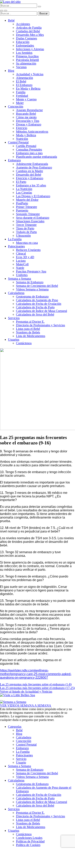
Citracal (21, 253)
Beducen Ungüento (28, 250)
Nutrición (22, 138)
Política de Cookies (28, 845)
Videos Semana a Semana (32, 289)
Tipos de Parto (25, 228)
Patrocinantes (16, 246)
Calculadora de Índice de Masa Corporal (41, 311)
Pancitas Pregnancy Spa (31, 271)
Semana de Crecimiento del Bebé (37, 285)
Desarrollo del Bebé (28, 174)
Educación (22, 42)
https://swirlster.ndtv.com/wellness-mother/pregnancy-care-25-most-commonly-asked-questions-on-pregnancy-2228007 (35, 674)
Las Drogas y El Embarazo (33, 196)
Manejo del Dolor (27, 199)
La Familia (15, 239)
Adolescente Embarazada (32, 164)
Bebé (11, 20)
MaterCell (22, 264)
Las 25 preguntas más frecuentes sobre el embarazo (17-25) (37, 688)
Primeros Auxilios (27, 56)
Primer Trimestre (26, 207)
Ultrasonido (23, 235)
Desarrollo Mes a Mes (30, 34)
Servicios (14, 318)
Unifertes (22, 275)
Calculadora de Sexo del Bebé (35, 314)
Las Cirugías (24, 192)
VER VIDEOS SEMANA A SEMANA (25, 705)
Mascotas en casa (27, 242)
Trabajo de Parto (26, 232)
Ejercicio (21, 128)
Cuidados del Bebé (28, 31)
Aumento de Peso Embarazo (34, 167)
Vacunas (21, 67)
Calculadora (23, 737)
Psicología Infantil (27, 60)
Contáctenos (24, 343)
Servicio (21, 759)
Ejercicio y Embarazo (29, 178)
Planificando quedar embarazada (36, 156)
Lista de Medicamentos (30, 336)
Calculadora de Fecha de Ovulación (38, 303)
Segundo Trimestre (28, 214)
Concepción (15, 106)
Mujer (20, 103)
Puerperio (22, 210)
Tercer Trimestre (26, 224)
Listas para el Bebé (28, 328)
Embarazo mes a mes (29, 153)
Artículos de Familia (29, 27)
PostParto (22, 203)
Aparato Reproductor (29, 110)
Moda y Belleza (26, 135)
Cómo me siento (26, 117)
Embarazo (14, 160)
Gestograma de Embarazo (32, 296)
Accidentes (23, 24)
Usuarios (13, 339)
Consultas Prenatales (29, 149)
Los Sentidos (24, 52)
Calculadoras (16, 293)
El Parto (21, 181)
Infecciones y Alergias (30, 49)
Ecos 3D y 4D (25, 257)
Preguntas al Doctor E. (30, 321)
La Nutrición (24, 189)
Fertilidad (22, 95)
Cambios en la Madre (29, 171)
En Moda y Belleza (28, 88)
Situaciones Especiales (30, 221)
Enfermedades (25, 45)
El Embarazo (24, 85)
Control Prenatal (18, 142)
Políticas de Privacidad (30, 841)
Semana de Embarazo (29, 282)
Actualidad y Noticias (29, 74)
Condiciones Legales (29, 837)
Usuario (21, 762)
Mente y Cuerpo (26, 99)
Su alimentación (26, 63)
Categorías (14, 726)
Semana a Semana (19, 278)
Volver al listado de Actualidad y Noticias (26, 691)
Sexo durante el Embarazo (32, 217)
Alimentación (24, 77)
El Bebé (21, 81)
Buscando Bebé (26, 113)
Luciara (21, 260)
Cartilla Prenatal (26, 146)
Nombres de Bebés (28, 332)
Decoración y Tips (27, 121)
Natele (20, 268)
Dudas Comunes (26, 38)
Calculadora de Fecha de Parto (35, 307)
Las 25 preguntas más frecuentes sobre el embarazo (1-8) (36, 684)
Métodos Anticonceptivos (32, 131)
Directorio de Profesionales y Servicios (40, 325)
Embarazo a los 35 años (31, 185)
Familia (20, 92)
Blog (11, 70)
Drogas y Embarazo (28, 124)
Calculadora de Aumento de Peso (37, 300)
